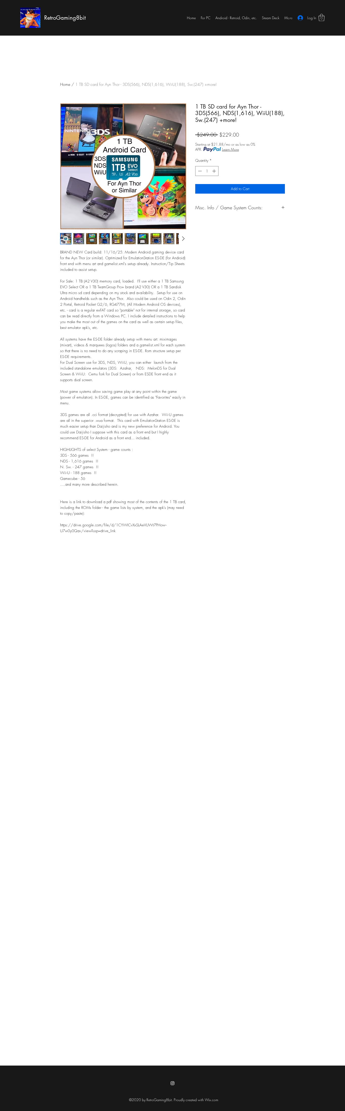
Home (65, 84)
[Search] (291, 17)
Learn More (230, 149)
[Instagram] (172, 1083)
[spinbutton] (207, 171)
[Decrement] (199, 171)
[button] (321, 17)
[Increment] (214, 171)
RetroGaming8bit (65, 17)
